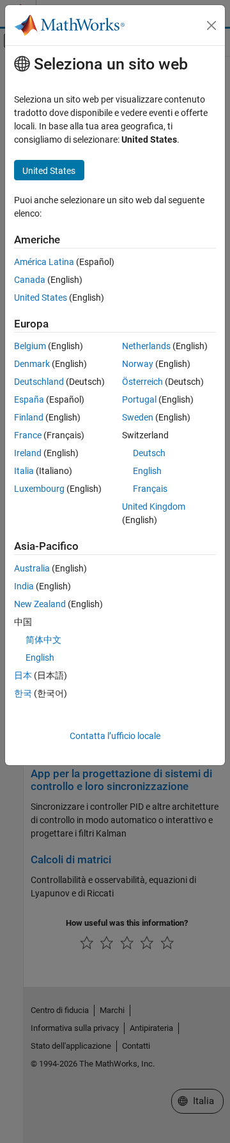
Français (150, 489)
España (29, 399)
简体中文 (43, 640)
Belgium (30, 346)
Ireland (28, 453)
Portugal (139, 399)
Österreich (142, 382)
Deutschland (39, 382)
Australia (32, 568)
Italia (24, 471)
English (147, 471)
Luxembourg (39, 489)
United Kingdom (153, 506)
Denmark (32, 364)
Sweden (137, 417)
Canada (29, 280)
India (24, 586)
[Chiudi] (211, 25)
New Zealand (40, 604)
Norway (137, 364)
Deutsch (149, 453)
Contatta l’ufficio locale (115, 736)
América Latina (44, 262)
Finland (28, 417)
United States (40, 297)
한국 (23, 693)
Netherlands (146, 346)
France (28, 435)
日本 (23, 675)
